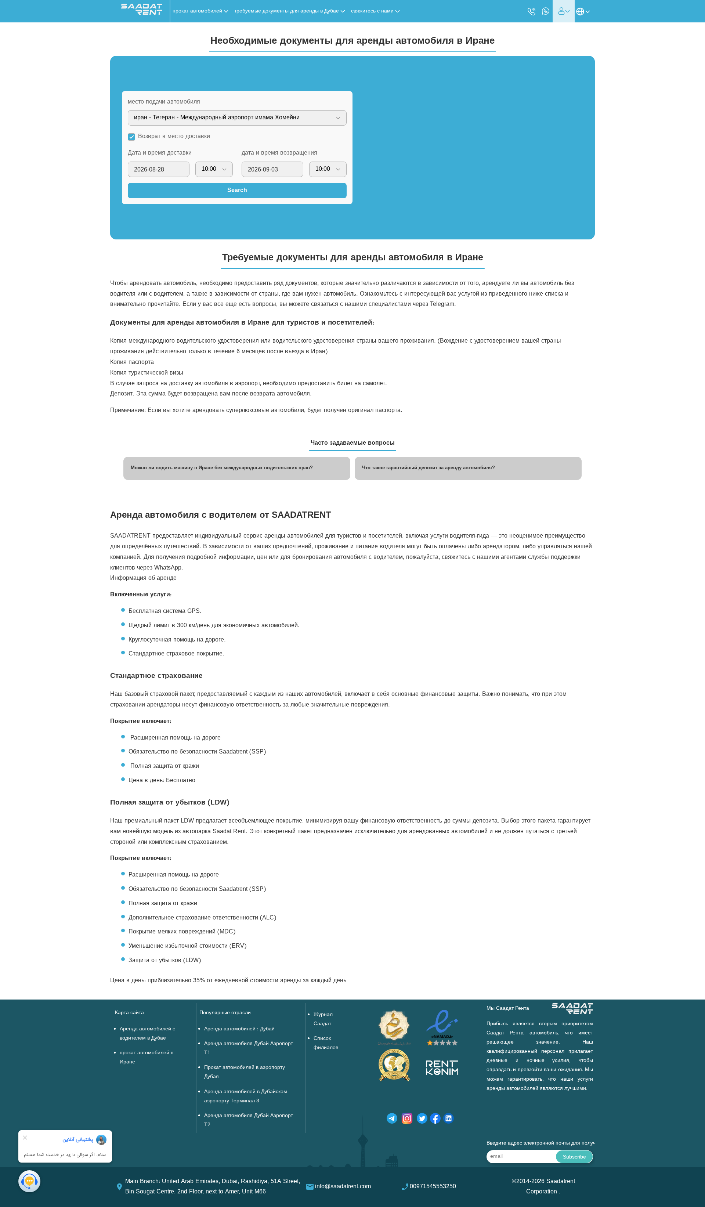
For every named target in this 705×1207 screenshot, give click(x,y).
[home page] (141, 13)
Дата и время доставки (160, 153)
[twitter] (422, 1120)
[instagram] (407, 1120)
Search (237, 190)
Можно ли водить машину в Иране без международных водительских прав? (222, 468)
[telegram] (392, 1120)
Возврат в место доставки (174, 136)
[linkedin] (448, 1120)
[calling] (531, 11)
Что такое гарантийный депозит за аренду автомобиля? (428, 468)
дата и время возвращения (279, 153)
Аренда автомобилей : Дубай (239, 1029)
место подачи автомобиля (164, 102)
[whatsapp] (546, 11)
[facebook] (435, 1120)
